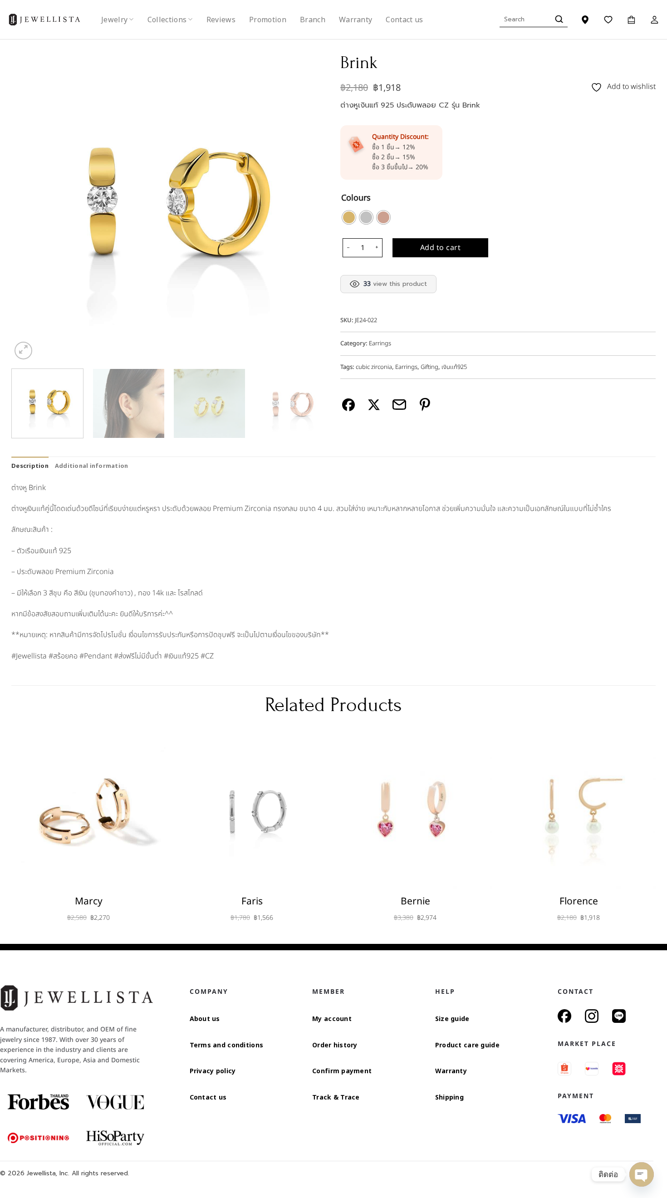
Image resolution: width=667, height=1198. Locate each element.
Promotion (267, 20)
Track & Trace (336, 1097)
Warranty (356, 20)
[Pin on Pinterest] (424, 404)
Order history (335, 1045)
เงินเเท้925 (454, 367)
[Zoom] (23, 350)
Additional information (91, 466)
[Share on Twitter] (374, 404)
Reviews (220, 20)
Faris (252, 901)
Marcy (89, 901)
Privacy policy (213, 1070)
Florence (578, 901)
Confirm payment (342, 1070)
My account (332, 1018)
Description (30, 466)
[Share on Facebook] (348, 404)
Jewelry (114, 20)
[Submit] (558, 19)
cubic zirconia (374, 367)
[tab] (30, 466)
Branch (312, 20)
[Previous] (29, 204)
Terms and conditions (227, 1045)
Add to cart (440, 247)
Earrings (380, 343)
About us (205, 1018)
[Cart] (631, 19)
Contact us (404, 20)
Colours (356, 198)
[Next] (309, 204)
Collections (167, 20)
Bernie (415, 901)
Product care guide (467, 1045)
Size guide (452, 1018)
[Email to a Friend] (399, 404)
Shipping (449, 1097)
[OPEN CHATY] (641, 1174)
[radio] (349, 217)
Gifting (429, 367)
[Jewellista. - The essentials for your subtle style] (52, 19)
